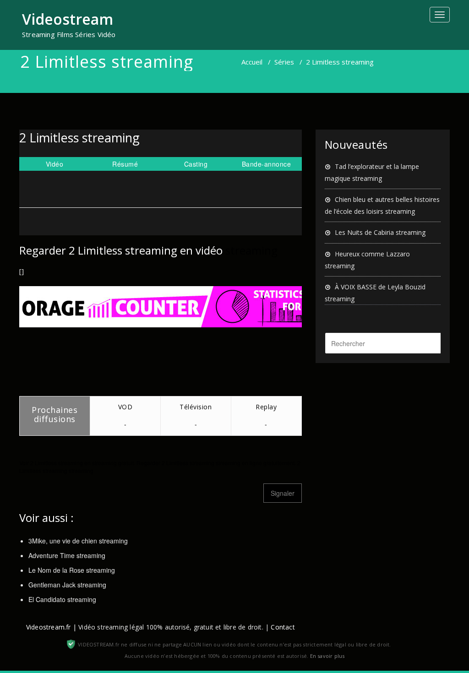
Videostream (67, 19)
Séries (284, 61)
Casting (196, 163)
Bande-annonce (266, 163)
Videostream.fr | (51, 627)
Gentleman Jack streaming (67, 584)
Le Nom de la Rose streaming (71, 570)
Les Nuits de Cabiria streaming (380, 232)
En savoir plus (327, 655)
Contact (282, 627)
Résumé (125, 163)
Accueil (251, 61)
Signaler (282, 493)
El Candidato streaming (62, 599)
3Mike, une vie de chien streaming (78, 540)
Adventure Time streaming (66, 555)
